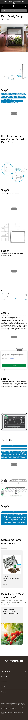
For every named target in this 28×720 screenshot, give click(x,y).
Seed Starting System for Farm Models (11, 579)
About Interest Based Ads (6, 704)
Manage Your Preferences (14, 361)
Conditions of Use (8, 707)
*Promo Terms (13, 708)
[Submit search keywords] (2, 10)
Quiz (19, 2)
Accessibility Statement (18, 704)
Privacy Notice (16, 707)
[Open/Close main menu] (2, 6)
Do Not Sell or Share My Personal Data (9, 703)
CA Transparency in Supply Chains (13, 705)
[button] (1, 2)
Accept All (14, 365)
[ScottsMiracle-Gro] (14, 6)
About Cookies (21, 703)
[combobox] (14, 10)
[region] (14, 360)
